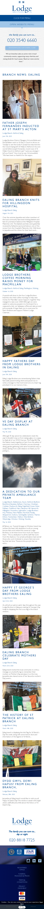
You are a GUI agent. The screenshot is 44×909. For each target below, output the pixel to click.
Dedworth (13, 506)
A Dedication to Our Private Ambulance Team (21, 495)
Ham (18, 508)
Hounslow (14, 511)
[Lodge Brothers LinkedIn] (34, 860)
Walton (20, 517)
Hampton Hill (25, 508)
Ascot (24, 502)
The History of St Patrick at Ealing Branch (18, 718)
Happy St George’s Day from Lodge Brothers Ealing (18, 591)
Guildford (12, 508)
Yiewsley (28, 519)
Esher (37, 506)
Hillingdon (6, 511)
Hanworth (34, 508)
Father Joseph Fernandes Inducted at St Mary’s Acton (21, 126)
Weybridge (7, 519)
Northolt (26, 513)
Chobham (34, 504)
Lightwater (22, 511)
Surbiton (30, 515)
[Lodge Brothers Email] (28, 860)
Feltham (5, 508)
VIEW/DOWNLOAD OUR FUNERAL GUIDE (22, 48)
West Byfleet (28, 517)
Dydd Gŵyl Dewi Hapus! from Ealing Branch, (20, 784)
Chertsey (26, 504)
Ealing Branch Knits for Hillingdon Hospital (21, 203)
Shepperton (7, 515)
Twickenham (12, 517)
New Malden (17, 513)
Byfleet (20, 504)
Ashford (16, 133)
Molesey (9, 513)
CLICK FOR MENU (22, 18)
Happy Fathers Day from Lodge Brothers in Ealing (22, 364)
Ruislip (32, 513)
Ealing (21, 133)
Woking (35, 288)
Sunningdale (23, 515)
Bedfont (37, 502)
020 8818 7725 (22, 841)
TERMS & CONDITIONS (22, 881)
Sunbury (15, 515)
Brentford (6, 504)
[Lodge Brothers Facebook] (39, 860)
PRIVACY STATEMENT (22, 887)
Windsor (14, 519)
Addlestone (17, 502)
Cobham (6, 506)
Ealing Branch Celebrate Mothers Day (19, 655)
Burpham (13, 504)
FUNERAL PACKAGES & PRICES (22, 875)
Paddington (28, 288)
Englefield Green (29, 506)
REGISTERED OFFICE (22, 869)
